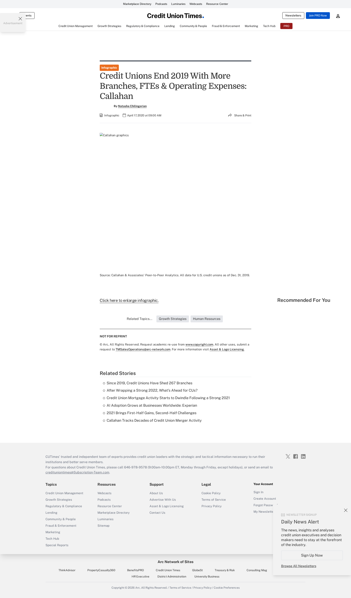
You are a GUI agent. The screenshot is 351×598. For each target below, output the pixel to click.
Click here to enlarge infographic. (129, 300)
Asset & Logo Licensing (167, 506)
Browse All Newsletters (298, 566)
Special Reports (57, 545)
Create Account (265, 498)
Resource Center (217, 3)
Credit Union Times (168, 570)
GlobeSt (197, 570)
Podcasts (161, 3)
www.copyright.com (199, 344)
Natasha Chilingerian (132, 106)
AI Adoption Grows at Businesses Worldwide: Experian (152, 405)
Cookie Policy (211, 493)
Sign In (258, 492)
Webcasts (196, 3)
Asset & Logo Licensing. (227, 349)
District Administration (171, 576)
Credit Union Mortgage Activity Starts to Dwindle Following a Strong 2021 (168, 398)
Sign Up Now (312, 555)
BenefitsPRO (135, 570)
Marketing (53, 532)
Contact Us (157, 512)
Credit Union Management (64, 493)
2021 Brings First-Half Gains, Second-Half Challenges (151, 413)
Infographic (109, 67)
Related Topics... (139, 319)
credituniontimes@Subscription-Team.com (77, 472)
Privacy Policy (212, 506)
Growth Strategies (59, 499)
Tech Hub (52, 538)
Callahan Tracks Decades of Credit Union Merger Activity (154, 420)
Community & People (61, 519)
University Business (206, 576)
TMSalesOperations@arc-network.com (143, 349)
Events (27, 15)
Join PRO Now (318, 15)
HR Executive (140, 576)
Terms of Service (214, 499)
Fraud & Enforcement (61, 525)
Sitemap (103, 525)
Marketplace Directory (137, 3)
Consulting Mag (257, 570)
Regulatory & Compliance (64, 506)
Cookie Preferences (227, 587)
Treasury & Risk (225, 570)
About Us (156, 493)
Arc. (138, 587)
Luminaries (178, 3)
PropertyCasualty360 (101, 570)
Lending (51, 512)
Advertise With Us (163, 499)
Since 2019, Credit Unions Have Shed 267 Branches (149, 383)
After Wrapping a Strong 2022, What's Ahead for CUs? (152, 390)
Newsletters (293, 15)
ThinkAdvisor (66, 570)
